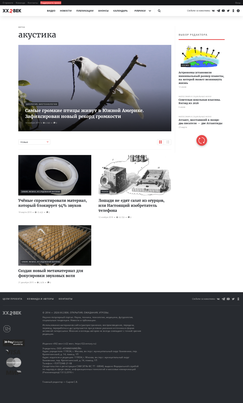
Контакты (33, 2)
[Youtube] (223, 11)
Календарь (120, 10)
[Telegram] (218, 11)
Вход (237, 2)
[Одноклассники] (233, 11)
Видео (51, 10)
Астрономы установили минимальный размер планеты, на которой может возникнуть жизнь (201, 78)
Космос (185, 65)
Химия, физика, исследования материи (41, 191)
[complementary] (200, 89)
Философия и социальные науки (195, 96)
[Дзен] (238, 11)
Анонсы (103, 10)
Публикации (85, 10)
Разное (105, 191)
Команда (21, 2)
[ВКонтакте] (213, 11)
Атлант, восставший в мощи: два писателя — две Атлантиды (200, 121)
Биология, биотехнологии (41, 104)
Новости (66, 10)
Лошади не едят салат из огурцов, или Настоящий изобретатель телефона (131, 205)
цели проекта (13, 298)
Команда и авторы (41, 298)
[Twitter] (228, 11)
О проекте (8, 2)
